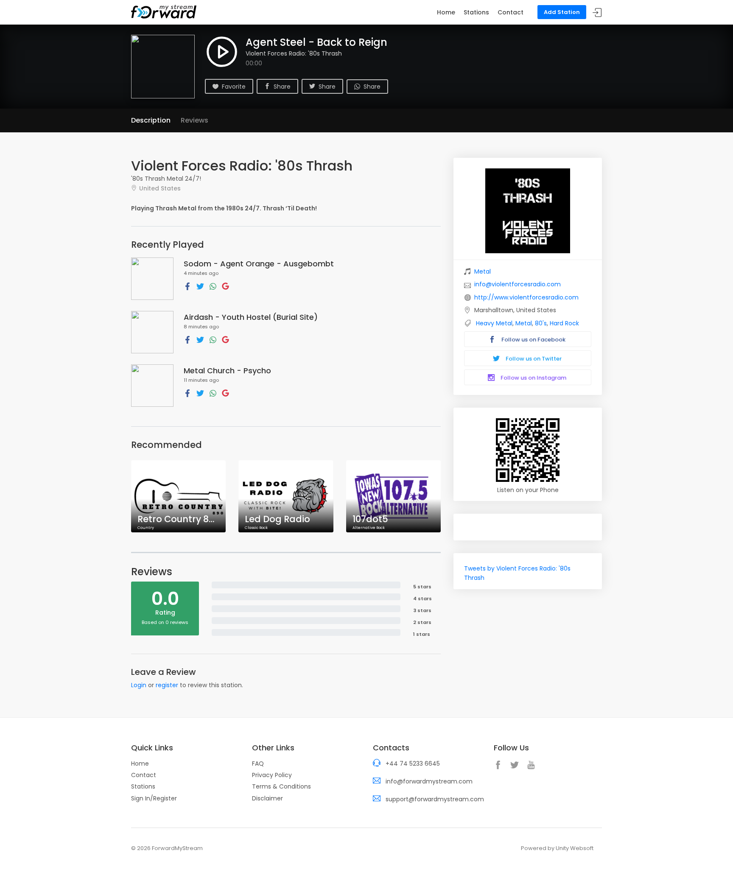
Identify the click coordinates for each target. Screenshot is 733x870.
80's (541, 323)
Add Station (562, 12)
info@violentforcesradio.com (517, 284)
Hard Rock (564, 323)
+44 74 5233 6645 (413, 763)
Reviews (194, 120)
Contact (510, 12)
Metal (482, 271)
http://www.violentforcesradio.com (526, 297)
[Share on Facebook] (187, 286)
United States (160, 188)
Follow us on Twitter (533, 359)
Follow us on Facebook (532, 340)
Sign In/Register (154, 798)
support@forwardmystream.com (435, 799)
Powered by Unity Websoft (557, 848)
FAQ (258, 763)
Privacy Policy (272, 775)
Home (446, 12)
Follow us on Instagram (532, 378)
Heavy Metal (494, 323)
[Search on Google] (225, 286)
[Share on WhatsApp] (213, 286)
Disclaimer (267, 798)
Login (138, 685)
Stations (476, 12)
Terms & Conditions (281, 786)
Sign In (597, 12)
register (167, 685)
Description (151, 120)
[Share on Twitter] (200, 286)
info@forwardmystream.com (429, 781)
